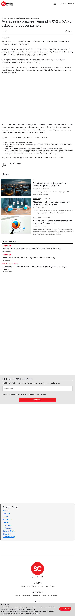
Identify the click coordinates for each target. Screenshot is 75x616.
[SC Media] (7, 3)
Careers (47, 586)
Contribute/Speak (26, 595)
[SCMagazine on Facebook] (33, 576)
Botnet (5, 517)
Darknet (6, 522)
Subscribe (37, 400)
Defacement (7, 528)
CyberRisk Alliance (31, 586)
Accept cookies (65, 609)
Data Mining (7, 525)
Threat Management (9, 18)
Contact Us (40, 586)
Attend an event (36, 595)
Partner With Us (56, 595)
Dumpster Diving (9, 537)
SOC (34, 180)
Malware (20, 18)
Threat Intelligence (41, 198)
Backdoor (6, 514)
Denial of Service (9, 531)
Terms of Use (34, 394)
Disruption (6, 534)
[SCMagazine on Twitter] (37, 576)
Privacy (52, 586)
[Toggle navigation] (55, 3)
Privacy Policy (42, 394)
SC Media (23, 586)
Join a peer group (46, 595)
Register (71, 3)
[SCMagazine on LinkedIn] (42, 576)
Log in (64, 3)
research (8, 49)
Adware (6, 511)
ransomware (45, 137)
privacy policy (18, 613)
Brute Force (7, 519)
